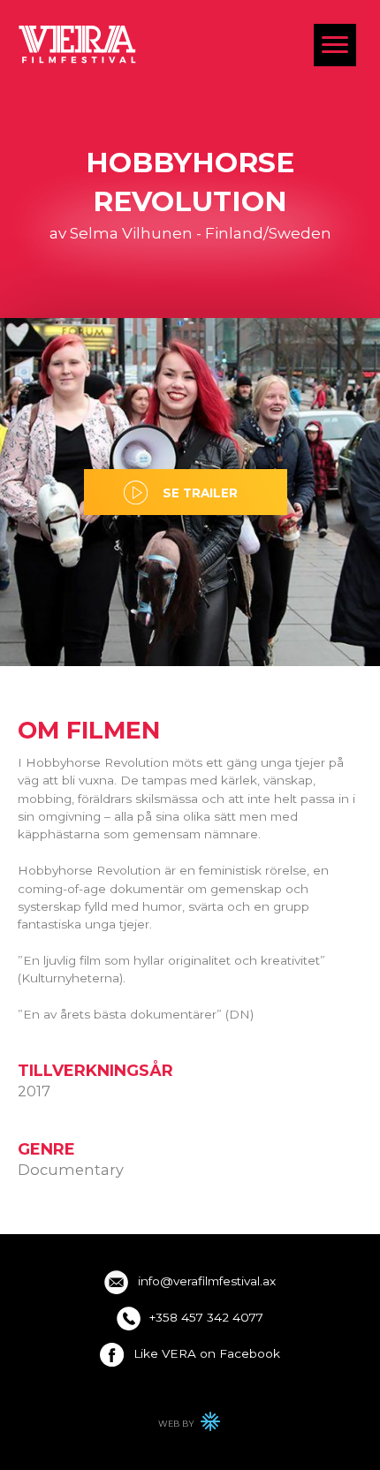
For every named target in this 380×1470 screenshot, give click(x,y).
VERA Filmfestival (78, 44)
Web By (190, 1426)
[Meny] (335, 45)
